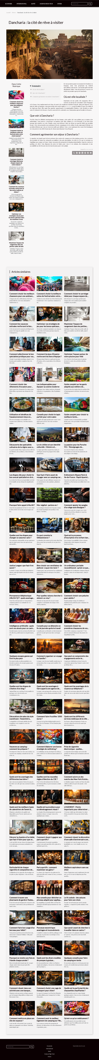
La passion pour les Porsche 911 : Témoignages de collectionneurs (75, 447)
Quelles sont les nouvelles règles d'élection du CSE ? (47, 778)
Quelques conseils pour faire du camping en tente (75, 959)
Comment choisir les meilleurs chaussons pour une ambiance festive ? (16, 104)
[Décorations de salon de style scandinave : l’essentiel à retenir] (22, 706)
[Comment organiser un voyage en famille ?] (49, 646)
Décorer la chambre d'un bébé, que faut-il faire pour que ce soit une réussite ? (22, 839)
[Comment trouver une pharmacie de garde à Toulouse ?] (22, 887)
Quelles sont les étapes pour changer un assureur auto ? (20, 536)
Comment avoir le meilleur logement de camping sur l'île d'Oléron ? (49, 1020)
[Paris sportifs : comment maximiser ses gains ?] (49, 857)
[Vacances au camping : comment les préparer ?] (22, 736)
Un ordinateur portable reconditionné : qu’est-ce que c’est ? (76, 567)
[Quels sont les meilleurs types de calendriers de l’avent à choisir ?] (22, 797)
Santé (33, 4)
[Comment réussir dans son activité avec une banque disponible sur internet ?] (22, 978)
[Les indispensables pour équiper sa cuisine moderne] (49, 374)
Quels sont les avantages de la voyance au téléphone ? (76, 687)
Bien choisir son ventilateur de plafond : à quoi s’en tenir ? (49, 566)
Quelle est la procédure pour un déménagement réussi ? (48, 808)
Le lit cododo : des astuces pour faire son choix (74, 898)
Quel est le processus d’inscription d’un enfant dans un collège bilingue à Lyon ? (76, 537)
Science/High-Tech (46, 4)
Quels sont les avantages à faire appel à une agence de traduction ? (48, 688)
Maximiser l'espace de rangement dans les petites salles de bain (16, 244)
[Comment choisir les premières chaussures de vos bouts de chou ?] (77, 615)
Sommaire (36, 86)
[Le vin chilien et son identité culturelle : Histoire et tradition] (49, 434)
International (22, 4)
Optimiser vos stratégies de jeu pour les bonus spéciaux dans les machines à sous (16, 216)
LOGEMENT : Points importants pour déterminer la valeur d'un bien (76, 809)
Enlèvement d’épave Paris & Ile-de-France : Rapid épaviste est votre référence (76, 477)
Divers (59, 4)
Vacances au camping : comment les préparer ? (19, 747)
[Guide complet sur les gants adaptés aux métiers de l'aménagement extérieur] (77, 374)
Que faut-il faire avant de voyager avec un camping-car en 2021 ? (48, 477)
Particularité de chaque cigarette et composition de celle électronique (20, 869)
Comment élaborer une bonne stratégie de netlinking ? (49, 747)
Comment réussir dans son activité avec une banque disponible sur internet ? (20, 990)
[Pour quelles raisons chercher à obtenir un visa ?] (49, 585)
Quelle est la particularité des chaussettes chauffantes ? (76, 989)
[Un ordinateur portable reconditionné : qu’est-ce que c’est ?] (77, 555)
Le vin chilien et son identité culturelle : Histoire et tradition (48, 447)
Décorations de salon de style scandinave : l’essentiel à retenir (21, 718)
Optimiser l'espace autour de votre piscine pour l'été (76, 355)
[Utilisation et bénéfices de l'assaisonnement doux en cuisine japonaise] (22, 404)
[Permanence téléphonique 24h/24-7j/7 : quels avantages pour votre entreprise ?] (22, 585)
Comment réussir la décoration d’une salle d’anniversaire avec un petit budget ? (77, 839)
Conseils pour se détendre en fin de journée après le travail (49, 627)
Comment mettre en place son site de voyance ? (21, 1019)
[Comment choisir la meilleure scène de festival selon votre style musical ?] (16, 123)
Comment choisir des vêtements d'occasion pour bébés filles (20, 386)
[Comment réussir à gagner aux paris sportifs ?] (49, 827)
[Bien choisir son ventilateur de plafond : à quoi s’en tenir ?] (49, 555)
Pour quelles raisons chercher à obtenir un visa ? (49, 596)
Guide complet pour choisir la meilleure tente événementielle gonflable (76, 416)
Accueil (8, 12)
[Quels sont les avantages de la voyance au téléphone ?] (77, 676)
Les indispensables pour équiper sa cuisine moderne (48, 385)
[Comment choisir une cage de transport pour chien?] (49, 978)
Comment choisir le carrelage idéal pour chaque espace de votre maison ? (16, 162)
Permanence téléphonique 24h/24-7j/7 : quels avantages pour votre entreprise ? (21, 597)
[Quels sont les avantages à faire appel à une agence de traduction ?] (49, 676)
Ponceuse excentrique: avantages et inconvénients (48, 929)
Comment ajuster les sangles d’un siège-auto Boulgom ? (75, 506)
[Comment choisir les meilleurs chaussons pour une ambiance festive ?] (16, 94)
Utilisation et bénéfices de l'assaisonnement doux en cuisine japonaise (20, 416)
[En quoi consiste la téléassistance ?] (49, 525)
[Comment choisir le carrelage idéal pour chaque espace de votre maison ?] (16, 152)
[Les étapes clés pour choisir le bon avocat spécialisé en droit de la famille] (22, 464)
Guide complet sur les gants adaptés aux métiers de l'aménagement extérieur (75, 386)
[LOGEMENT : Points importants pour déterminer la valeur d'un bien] (77, 797)
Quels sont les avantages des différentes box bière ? (21, 778)
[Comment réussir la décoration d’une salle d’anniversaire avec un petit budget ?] (77, 827)
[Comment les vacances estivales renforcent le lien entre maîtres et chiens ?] (16, 179)
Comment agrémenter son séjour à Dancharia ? (46, 96)
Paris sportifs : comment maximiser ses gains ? (47, 868)
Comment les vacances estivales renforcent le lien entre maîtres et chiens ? (16, 189)
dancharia (69, 106)
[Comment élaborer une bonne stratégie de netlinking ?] (49, 736)
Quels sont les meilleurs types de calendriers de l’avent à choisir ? (21, 809)
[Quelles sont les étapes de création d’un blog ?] (22, 676)
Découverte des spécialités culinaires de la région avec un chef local (21, 447)
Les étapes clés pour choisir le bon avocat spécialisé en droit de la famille (21, 477)
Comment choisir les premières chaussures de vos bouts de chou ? (76, 628)
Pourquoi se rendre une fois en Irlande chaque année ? (22, 959)
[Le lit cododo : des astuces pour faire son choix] (77, 887)
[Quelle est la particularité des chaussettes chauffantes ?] (77, 978)
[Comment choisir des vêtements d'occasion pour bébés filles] (22, 374)
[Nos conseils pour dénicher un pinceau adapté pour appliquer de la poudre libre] (49, 887)
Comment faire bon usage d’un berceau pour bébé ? (22, 929)
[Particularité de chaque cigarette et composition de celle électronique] (22, 857)
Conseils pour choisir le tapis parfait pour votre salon (48, 415)
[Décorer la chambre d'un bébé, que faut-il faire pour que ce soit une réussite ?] (22, 827)
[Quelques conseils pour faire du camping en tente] (77, 948)
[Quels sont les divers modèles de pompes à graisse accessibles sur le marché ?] (49, 948)
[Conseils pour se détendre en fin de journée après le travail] (49, 615)
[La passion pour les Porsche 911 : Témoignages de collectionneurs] (77, 434)
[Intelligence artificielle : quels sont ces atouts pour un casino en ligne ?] (22, 615)
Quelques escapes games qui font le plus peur (21, 657)
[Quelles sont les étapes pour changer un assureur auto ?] (22, 525)
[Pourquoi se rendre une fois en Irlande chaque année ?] (22, 948)
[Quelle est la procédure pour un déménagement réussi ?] (49, 797)
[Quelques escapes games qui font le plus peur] (22, 646)
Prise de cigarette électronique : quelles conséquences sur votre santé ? (77, 748)
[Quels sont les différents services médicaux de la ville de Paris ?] (77, 706)
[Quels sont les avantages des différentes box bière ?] (22, 766)
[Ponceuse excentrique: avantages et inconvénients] (49, 917)
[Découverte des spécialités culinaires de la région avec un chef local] (22, 434)
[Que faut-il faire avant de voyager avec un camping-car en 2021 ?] (49, 464)
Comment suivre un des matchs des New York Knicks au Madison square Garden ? (76, 779)
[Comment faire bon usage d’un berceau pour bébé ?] (22, 917)
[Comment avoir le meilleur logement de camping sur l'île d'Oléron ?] (49, 1008)
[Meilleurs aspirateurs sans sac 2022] (77, 857)
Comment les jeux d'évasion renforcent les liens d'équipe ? (49, 355)
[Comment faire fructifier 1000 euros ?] (49, 706)
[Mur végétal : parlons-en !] (49, 495)
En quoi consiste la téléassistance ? (44, 536)
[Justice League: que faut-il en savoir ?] (22, 555)
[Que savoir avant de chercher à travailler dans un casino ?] (77, 917)
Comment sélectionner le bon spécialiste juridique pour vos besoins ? (21, 356)
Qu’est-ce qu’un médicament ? (76, 1018)
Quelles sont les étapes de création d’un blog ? (20, 687)
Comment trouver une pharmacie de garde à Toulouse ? (22, 899)
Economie (8, 4)
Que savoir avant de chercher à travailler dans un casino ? (77, 929)
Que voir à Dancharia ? (39, 93)
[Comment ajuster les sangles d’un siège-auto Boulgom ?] (77, 495)
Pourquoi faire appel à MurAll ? (22, 505)
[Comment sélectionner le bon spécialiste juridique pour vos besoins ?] (22, 344)
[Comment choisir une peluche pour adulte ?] (77, 585)
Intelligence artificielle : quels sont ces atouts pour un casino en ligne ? (21, 628)
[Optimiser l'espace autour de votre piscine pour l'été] (77, 344)
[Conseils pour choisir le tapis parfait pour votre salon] (49, 404)
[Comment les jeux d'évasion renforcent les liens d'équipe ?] (49, 344)
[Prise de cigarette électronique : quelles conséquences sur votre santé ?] (77, 736)
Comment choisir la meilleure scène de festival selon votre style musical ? (16, 133)
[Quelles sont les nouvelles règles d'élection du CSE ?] (49, 766)
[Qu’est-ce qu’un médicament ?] (77, 1008)
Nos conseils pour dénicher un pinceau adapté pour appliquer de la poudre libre (49, 899)
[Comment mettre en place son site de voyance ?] (22, 1008)
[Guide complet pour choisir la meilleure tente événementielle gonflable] (77, 404)
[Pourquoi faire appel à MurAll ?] (22, 495)
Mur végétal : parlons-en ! (47, 505)
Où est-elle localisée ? (39, 89)
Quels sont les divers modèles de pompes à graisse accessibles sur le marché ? (49, 960)
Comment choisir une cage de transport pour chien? (49, 989)
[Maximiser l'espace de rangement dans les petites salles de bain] (16, 236)
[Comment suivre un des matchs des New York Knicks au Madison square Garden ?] (77, 766)
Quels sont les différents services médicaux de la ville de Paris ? (77, 718)
